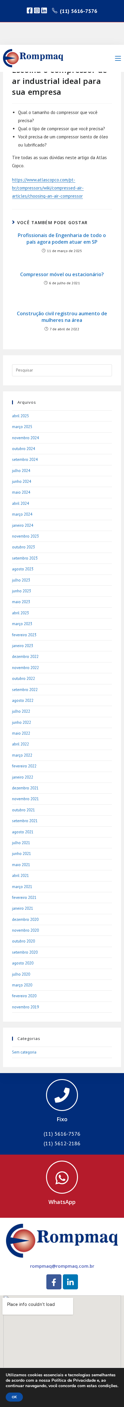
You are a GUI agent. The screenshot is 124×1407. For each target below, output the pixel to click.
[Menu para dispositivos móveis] (118, 58)
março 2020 (22, 985)
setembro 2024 (25, 459)
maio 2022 (21, 733)
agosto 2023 (22, 569)
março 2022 (22, 755)
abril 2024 (20, 503)
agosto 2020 (22, 963)
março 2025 (22, 426)
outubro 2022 (23, 678)
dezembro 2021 (25, 788)
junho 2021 (21, 853)
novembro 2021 (25, 798)
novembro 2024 (25, 437)
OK (14, 1397)
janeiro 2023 (22, 645)
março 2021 (22, 886)
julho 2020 (21, 974)
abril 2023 (20, 613)
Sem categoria (24, 1052)
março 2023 (22, 623)
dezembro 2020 (25, 919)
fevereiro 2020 (24, 995)
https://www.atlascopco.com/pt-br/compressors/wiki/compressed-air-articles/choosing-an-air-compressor (48, 188)
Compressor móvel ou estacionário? (62, 274)
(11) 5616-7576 (78, 11)
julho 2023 (21, 580)
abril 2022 (20, 744)
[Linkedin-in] (70, 1281)
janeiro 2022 (22, 777)
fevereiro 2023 (24, 634)
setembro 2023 (25, 558)
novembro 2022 (25, 667)
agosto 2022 (22, 700)
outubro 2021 (23, 810)
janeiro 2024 (22, 525)
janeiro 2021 (22, 908)
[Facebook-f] (53, 1281)
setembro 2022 (25, 689)
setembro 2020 (25, 952)
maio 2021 (21, 864)
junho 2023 (21, 591)
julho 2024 (21, 470)
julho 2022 (21, 711)
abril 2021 (20, 875)
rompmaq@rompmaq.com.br (62, 1266)
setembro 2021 (25, 820)
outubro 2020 (23, 941)
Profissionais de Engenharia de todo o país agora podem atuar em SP (62, 238)
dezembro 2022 (25, 656)
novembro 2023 (25, 536)
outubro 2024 (23, 448)
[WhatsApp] (62, 1177)
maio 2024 (21, 492)
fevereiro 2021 (24, 897)
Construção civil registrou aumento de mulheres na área (62, 316)
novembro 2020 (25, 930)
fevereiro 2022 (24, 766)
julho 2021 (21, 842)
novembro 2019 (25, 1007)
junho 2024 (21, 481)
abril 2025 (20, 415)
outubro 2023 (23, 547)
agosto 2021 (22, 832)
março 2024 (22, 514)
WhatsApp (62, 1201)
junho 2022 (21, 722)
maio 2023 (21, 601)
